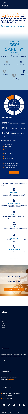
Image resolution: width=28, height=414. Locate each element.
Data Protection (22, 413)
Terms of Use (13, 413)
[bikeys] (4, 4)
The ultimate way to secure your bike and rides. (13, 15)
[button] (14, 172)
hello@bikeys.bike (7, 398)
